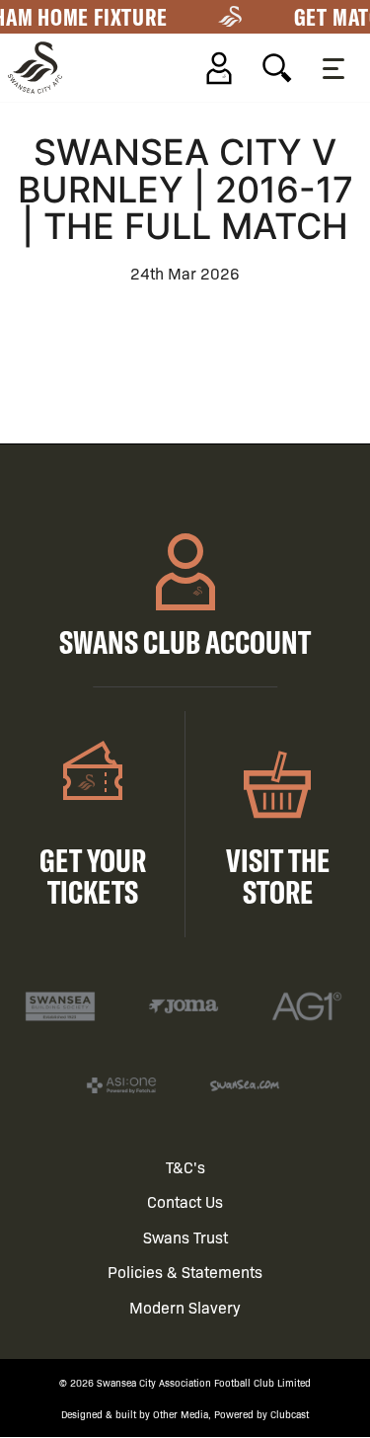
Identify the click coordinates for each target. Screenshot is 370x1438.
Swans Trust (185, 1237)
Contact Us (185, 1201)
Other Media (180, 1413)
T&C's (185, 1167)
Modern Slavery (185, 1307)
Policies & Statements (185, 1271)
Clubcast (289, 1413)
